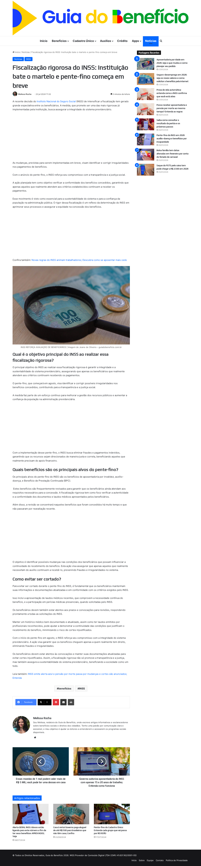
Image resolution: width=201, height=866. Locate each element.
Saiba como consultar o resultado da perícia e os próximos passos (168, 123)
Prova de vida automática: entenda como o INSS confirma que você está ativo (172, 93)
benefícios (64, 688)
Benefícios (59, 41)
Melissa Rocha (24, 94)
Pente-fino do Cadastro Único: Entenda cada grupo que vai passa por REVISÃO (110, 830)
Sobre (142, 860)
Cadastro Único (83, 41)
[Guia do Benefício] (100, 18)
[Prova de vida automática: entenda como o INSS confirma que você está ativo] (145, 94)
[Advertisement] (71, 137)
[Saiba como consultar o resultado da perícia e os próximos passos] (145, 124)
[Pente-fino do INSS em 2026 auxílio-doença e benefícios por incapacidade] (145, 139)
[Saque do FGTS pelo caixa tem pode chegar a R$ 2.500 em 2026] (145, 170)
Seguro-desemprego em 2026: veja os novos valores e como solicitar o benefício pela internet (172, 78)
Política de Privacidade (177, 860)
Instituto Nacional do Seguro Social (56, 101)
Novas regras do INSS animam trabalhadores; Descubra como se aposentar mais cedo (79, 259)
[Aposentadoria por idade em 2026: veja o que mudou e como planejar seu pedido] (145, 64)
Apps (135, 41)
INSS (28, 59)
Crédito (122, 41)
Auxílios (105, 41)
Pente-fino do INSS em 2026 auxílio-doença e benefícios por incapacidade (172, 138)
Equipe (150, 860)
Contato (160, 860)
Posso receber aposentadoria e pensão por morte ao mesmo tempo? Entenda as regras (172, 108)
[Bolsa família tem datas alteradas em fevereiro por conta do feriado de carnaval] (145, 155)
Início (43, 41)
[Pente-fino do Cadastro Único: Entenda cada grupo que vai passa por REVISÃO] (112, 814)
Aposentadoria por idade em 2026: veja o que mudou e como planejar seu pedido (172, 62)
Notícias (150, 41)
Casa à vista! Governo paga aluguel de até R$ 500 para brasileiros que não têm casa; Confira (69, 830)
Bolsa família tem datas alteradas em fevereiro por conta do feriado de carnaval (172, 153)
